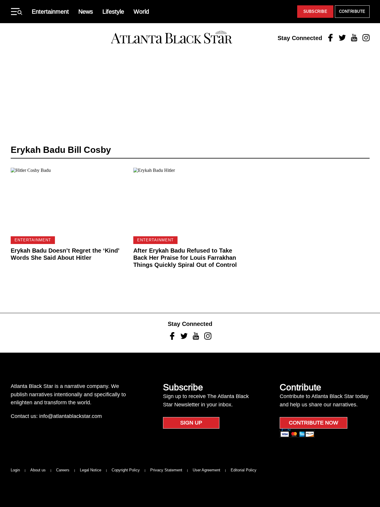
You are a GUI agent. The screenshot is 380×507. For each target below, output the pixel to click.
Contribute (352, 11)
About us (38, 470)
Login (15, 470)
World (141, 11)
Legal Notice (90, 470)
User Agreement (206, 470)
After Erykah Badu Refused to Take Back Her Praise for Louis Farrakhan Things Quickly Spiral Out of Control (185, 257)
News (85, 11)
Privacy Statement (166, 470)
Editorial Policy (243, 470)
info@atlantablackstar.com (70, 416)
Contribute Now (313, 423)
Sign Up (191, 423)
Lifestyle (113, 11)
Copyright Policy (126, 470)
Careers (62, 470)
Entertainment (50, 11)
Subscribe (315, 11)
